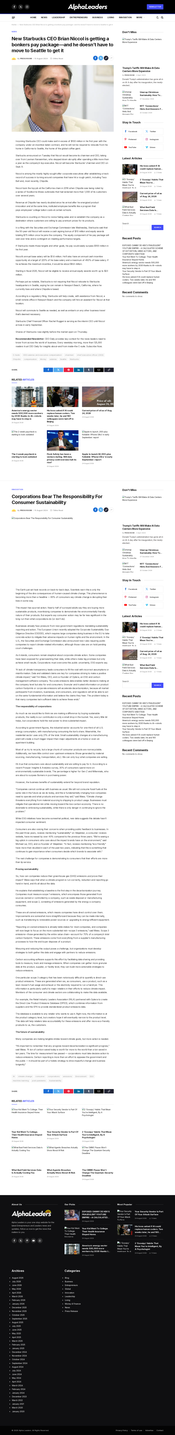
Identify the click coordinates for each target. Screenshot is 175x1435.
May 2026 (16, 1289)
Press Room (26, 59)
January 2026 (18, 1304)
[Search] (162, 17)
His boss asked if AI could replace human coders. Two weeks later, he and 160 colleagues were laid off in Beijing (61, 416)
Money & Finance (73, 1304)
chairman (69, 355)
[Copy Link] (106, 58)
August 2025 (17, 1322)
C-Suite (16, 355)
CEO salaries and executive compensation (42, 355)
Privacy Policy (122, 1430)
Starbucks (74, 359)
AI (14, 1076)
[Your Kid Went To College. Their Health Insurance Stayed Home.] (27, 1118)
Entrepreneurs (79, 17)
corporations (54, 1076)
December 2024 (19, 1352)
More (139, 17)
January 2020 (18, 1411)
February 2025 (18, 1344)
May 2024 (16, 1378)
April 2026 (16, 1293)
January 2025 (18, 1348)
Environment (81, 1076)
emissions (67, 1076)
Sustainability (55, 1080)
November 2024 (19, 1356)
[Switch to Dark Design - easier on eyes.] (157, 17)
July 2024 (16, 1370)
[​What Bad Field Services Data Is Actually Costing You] (129, 210)
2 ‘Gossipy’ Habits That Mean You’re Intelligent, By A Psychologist (151, 181)
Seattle (63, 359)
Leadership (58, 17)
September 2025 (19, 1319)
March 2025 (17, 1341)
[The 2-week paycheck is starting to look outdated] (27, 440)
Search (125, 223)
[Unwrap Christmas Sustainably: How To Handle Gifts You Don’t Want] (129, 95)
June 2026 (17, 1285)
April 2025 (16, 1337)
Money (43, 359)
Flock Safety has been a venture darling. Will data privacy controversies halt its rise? (61, 458)
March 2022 (17, 1400)
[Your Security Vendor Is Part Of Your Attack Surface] (63, 1118)
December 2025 (19, 1307)
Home (33, 17)
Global (68, 1289)
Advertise (149, 1430)
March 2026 (17, 1296)
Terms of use (136, 1430)
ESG (92, 1076)
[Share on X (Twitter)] (100, 58)
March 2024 (17, 1385)
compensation (30, 359)
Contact (160, 1430)
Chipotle (17, 359)
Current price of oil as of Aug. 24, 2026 (97, 412)
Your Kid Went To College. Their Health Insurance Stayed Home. (27, 1135)
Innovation (125, 17)
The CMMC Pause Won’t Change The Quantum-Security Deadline (97, 1173)
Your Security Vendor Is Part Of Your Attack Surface (62, 1133)
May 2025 (16, 1333)
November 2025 (19, 1311)
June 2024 (17, 1374)
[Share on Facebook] (95, 58)
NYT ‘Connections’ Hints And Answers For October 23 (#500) (151, 107)
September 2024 (19, 1363)
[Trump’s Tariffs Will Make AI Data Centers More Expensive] (142, 51)
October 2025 (18, 1315)
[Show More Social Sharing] (111, 58)
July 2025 (16, 1326)
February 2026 (18, 1300)
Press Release (71, 1311)
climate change (25, 1076)
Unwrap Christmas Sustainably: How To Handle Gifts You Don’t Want (151, 94)
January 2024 (18, 1393)
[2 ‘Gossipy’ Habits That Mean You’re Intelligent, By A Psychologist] (129, 183)
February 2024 (18, 1389)
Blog (67, 1278)
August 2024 (17, 1367)
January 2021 (18, 1404)
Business (97, 17)
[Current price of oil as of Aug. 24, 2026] (98, 397)
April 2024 (16, 1381)
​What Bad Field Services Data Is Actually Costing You (150, 209)
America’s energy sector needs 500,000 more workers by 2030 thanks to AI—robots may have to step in (27, 414)
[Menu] (13, 17)
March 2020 (17, 1407)
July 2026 (16, 1281)
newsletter (155, 7)
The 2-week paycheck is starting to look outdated (24, 455)
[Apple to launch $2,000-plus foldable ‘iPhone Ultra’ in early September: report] (98, 440)
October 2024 (18, 1359)
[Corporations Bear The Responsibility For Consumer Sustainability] (63, 550)
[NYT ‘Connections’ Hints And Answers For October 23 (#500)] (129, 109)
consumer (40, 1076)
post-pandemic (39, 1080)
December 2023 (19, 1396)
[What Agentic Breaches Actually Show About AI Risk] (63, 1156)
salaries (53, 359)
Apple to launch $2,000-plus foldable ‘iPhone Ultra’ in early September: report (97, 457)
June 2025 (17, 1330)
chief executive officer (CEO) (90, 355)
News (44, 17)
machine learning (21, 1080)
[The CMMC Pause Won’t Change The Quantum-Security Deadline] (98, 1156)
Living (110, 17)
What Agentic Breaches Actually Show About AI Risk (61, 1171)
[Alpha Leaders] (87, 6)
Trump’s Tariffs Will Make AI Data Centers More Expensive (141, 70)
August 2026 (17, 1278)
